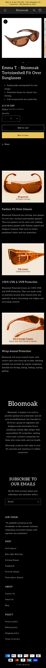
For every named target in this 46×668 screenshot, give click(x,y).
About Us (9, 599)
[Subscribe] (38, 502)
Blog (7, 605)
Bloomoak (26, 665)
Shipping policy (12, 633)
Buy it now (23, 135)
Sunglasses (10, 566)
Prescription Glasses (14, 577)
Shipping (5, 109)
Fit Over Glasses (12, 572)
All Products (10, 548)
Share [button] (7, 144)
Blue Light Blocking (13, 554)
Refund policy (11, 627)
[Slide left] (17, 62)
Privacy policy (11, 622)
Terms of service (12, 639)
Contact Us (10, 594)
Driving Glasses (12, 560)
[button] (5, 10)
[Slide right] (28, 62)
